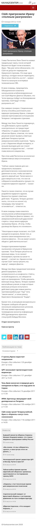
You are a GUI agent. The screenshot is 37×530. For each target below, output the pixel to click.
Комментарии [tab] (10, 351)
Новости (6, 430)
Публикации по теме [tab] (12, 347)
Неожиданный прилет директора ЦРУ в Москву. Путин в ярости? (18, 461)
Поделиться (9, 26)
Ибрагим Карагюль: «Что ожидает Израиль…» (16, 508)
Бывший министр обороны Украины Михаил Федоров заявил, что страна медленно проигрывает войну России (18, 438)
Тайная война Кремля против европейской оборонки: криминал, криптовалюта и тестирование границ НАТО (17, 474)
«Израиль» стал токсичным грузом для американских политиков (17, 486)
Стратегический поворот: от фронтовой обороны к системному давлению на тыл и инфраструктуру (17, 497)
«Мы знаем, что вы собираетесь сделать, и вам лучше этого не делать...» (16, 450)
